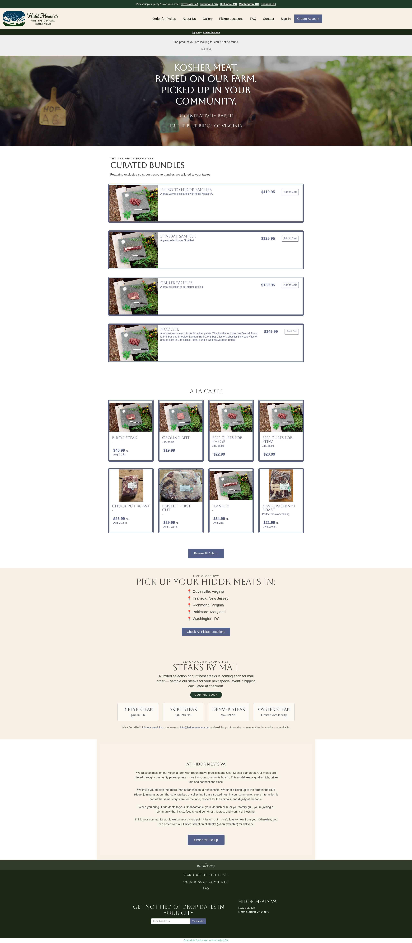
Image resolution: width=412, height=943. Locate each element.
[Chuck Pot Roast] (130, 485)
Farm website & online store (196, 940)
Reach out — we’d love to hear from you (230, 819)
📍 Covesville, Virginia (205, 591)
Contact (268, 18)
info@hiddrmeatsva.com (194, 727)
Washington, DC (249, 4)
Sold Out (292, 331)
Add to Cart (290, 192)
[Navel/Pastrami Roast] (281, 485)
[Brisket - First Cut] (180, 485)
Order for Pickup (164, 18)
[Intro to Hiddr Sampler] (133, 203)
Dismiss (206, 48)
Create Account (308, 18)
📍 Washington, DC (203, 619)
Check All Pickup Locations (206, 631)
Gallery (207, 18)
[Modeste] (133, 343)
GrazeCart (223, 940)
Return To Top (206, 866)
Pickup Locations (231, 18)
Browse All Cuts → (206, 553)
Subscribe (198, 921)
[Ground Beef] (180, 417)
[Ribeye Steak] (130, 417)
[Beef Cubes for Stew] (281, 417)
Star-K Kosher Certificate (206, 875)
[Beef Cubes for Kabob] (231, 417)
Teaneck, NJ (268, 4)
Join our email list (152, 727)
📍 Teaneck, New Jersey (207, 598)
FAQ (253, 18)
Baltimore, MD (228, 4)
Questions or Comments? (206, 881)
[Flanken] (231, 485)
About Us (189, 18)
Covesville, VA (189, 4)
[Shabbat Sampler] (133, 250)
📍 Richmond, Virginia (205, 605)
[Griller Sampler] (133, 296)
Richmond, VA (209, 4)
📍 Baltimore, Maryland (206, 612)
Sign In (286, 18)
